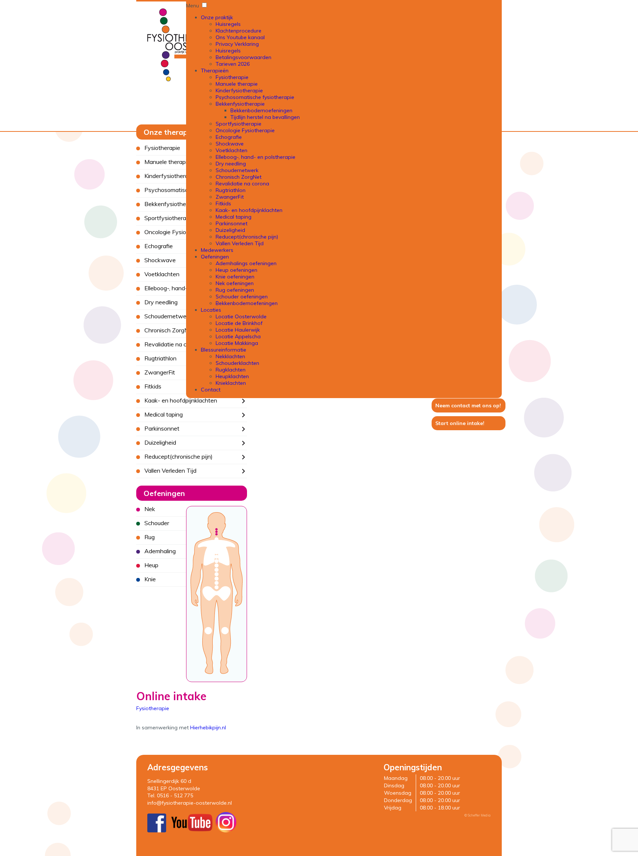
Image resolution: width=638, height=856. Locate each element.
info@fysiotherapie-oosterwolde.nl (189, 802)
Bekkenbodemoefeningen (261, 110)
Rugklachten (231, 369)
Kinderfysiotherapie (239, 90)
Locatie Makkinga (237, 343)
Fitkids (223, 203)
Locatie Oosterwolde (241, 316)
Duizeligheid (230, 230)
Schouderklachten (237, 363)
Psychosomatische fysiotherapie (255, 97)
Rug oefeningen (235, 290)
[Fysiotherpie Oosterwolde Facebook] (156, 830)
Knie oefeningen (235, 276)
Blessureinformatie (223, 349)
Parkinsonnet (231, 223)
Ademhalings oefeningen (246, 263)
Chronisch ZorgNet (238, 177)
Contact (210, 389)
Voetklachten (231, 150)
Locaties (211, 310)
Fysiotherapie (232, 77)
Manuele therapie (237, 84)
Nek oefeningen (235, 283)
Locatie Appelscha (238, 336)
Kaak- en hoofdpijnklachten (249, 210)
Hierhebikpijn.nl (208, 727)
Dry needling (231, 163)
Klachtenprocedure (238, 30)
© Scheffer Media (477, 815)
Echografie (229, 137)
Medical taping (233, 216)
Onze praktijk (217, 17)
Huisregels (228, 24)
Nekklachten (230, 356)
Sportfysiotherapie (238, 123)
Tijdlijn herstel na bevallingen (265, 117)
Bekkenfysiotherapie (240, 103)
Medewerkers (217, 250)
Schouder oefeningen (242, 296)
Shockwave (230, 143)
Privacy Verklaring (237, 44)
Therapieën (215, 70)
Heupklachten (232, 376)
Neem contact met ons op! (468, 405)
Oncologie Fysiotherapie (245, 130)
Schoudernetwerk (237, 170)
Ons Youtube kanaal (240, 37)
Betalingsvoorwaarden (243, 57)
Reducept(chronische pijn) (247, 236)
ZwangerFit (230, 197)
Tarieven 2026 (233, 64)
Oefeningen (215, 256)
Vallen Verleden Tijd (240, 243)
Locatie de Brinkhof (239, 323)
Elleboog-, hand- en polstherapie (255, 157)
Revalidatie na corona (242, 183)
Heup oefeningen (236, 270)
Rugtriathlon (231, 190)
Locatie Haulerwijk (238, 329)
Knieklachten (231, 383)
